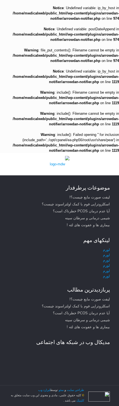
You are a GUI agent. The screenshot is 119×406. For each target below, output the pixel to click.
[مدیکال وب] (59, 164)
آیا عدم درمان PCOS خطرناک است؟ (81, 211)
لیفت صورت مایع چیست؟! (89, 197)
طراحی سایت (75, 390)
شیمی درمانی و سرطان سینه (87, 218)
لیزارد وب (44, 390)
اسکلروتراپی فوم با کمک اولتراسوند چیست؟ (76, 204)
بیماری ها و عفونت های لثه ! (88, 225)
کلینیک (80, 400)
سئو (61, 390)
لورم (106, 250)
